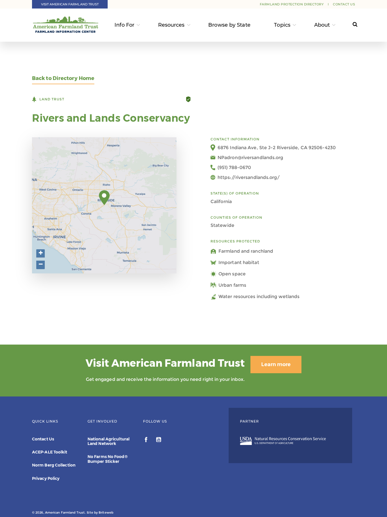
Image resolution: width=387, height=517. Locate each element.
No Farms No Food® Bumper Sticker (107, 459)
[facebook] (146, 440)
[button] (104, 197)
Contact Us (344, 4)
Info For (124, 25)
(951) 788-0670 (234, 167)
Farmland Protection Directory (292, 4)
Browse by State (229, 25)
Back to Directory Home (63, 78)
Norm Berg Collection (53, 465)
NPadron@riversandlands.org (250, 157)
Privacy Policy (45, 478)
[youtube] (158, 440)
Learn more (276, 364)
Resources (171, 25)
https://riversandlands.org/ (249, 177)
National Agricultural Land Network (108, 441)
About (322, 25)
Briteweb (106, 512)
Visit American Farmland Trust (70, 4)
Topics (282, 25)
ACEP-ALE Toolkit (49, 452)
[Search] (350, 25)
